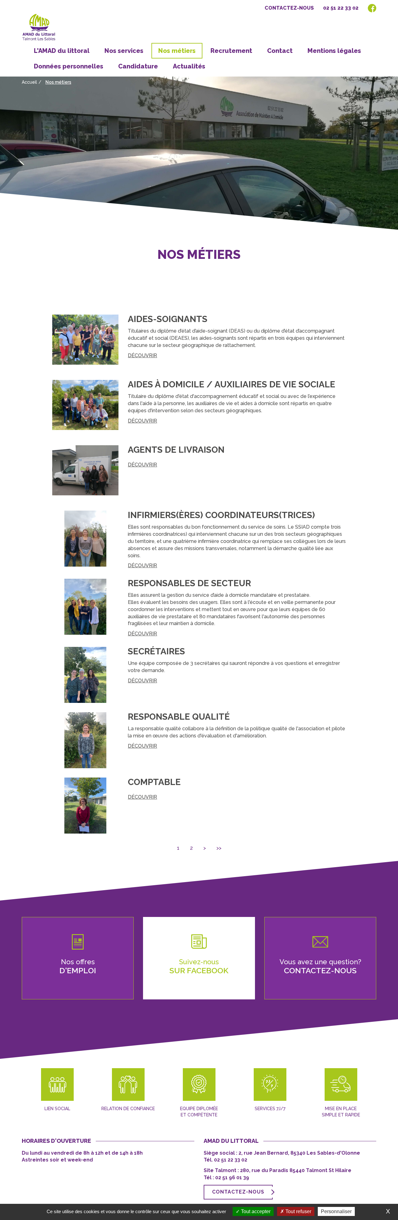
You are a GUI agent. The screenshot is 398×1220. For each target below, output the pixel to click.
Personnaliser (336, 1211)
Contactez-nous (289, 8)
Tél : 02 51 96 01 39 (226, 1177)
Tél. (209, 1160)
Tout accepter (255, 1211)
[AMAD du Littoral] (41, 27)
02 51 (221, 1160)
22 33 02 (237, 1160)
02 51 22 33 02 (341, 8)
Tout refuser (297, 1211)
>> (218, 848)
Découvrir (142, 355)
